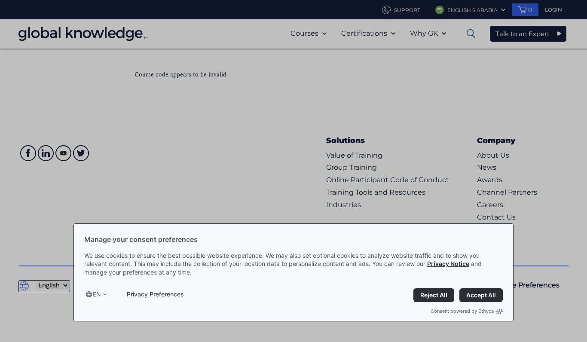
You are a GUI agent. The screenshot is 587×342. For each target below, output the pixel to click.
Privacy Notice (448, 263)
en (97, 294)
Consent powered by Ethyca (462, 311)
